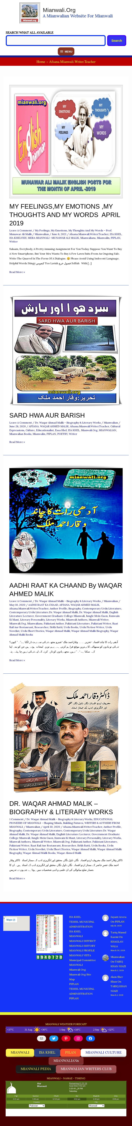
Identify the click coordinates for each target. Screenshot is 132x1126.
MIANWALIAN (107, 430)
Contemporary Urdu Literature (101, 608)
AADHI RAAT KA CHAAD (43, 604)
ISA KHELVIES (18, 237)
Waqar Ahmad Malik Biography (90, 630)
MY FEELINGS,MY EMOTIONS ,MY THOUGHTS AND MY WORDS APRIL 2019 (65, 215)
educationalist (45, 430)
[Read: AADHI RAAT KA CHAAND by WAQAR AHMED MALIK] (66, 520)
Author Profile (58, 608)
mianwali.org (89, 430)
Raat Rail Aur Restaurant (46, 845)
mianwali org (77, 969)
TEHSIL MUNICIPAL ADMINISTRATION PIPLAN (81, 993)
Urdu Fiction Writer (92, 627)
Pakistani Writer (101, 623)
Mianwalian (118, 956)
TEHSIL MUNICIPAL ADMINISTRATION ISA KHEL (81, 926)
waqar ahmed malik (69, 852)
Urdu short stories (32, 630)
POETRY (62, 433)
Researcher (41, 627)
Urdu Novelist (36, 849)
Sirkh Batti (56, 627)
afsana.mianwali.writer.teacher (88, 234)
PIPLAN (115, 237)
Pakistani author (54, 623)
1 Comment (16, 819)
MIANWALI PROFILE (82, 950)
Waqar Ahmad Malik (58, 630)
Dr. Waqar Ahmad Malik (93, 612)
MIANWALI (76, 936)
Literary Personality (32, 619)
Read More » (17, 272)
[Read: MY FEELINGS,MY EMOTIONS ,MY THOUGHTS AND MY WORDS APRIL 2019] (66, 141)
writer (13, 241)
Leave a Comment (20, 230)
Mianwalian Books (20, 433)
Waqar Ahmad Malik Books (39, 852)
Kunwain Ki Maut (64, 838)
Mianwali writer (98, 619)
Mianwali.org (59, 10)
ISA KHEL (116, 234)
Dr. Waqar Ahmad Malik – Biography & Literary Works (68, 422)
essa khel (61, 430)
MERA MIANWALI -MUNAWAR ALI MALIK (53, 237)
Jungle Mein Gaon (97, 615)
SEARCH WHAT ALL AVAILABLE (29, 32)
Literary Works (55, 619)
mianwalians (88, 237)
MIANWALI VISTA (80, 955)
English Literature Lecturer (73, 834)
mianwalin (103, 237)
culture (30, 430)
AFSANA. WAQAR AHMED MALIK (49, 426)
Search (116, 40)
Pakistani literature (77, 623)
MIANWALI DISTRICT (82, 941)
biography (74, 608)
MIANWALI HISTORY (82, 945)
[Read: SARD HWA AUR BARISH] (66, 350)
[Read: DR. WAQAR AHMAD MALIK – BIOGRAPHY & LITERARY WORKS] (66, 738)
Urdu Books (71, 627)
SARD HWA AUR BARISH (47, 415)
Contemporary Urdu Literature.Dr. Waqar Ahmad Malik (43, 612)
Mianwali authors (76, 619)
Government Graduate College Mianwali (60, 615)
